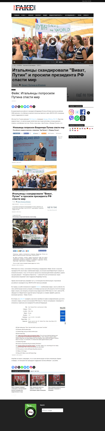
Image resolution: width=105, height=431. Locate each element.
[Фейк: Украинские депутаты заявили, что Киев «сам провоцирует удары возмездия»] (38, 380)
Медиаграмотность (55, 15)
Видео (45, 15)
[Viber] (16, 106)
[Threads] (34, 106)
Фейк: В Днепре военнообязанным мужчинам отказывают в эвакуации (56, 389)
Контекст (38, 15)
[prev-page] (12, 395)
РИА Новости (33, 119)
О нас (23, 15)
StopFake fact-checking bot (77, 137)
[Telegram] (28, 106)
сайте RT (22, 299)
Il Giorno (38, 287)
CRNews (50, 119)
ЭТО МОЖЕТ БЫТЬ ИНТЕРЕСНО (20, 371)
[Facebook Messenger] (25, 106)
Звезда (45, 119)
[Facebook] (13, 106)
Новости (13, 89)
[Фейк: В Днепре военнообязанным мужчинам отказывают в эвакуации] (56, 380)
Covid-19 (85, 15)
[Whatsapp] (22, 106)
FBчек (79, 15)
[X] (19, 106)
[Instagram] (31, 106)
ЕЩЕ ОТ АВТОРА (35, 371)
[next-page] (15, 395)
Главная (16, 15)
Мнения (30, 15)
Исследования (69, 15)
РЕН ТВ (55, 119)
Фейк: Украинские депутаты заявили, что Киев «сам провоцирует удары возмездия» (38, 389)
